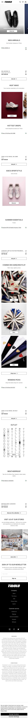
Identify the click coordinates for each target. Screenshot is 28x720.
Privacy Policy (4, 710)
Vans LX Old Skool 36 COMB (9, 156)
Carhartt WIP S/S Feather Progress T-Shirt (12, 251)
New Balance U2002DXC (8, 504)
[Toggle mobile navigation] (2, 2)
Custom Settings (14, 716)
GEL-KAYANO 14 (5, 71)
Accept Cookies (14, 714)
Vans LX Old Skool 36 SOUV (9, 410)
